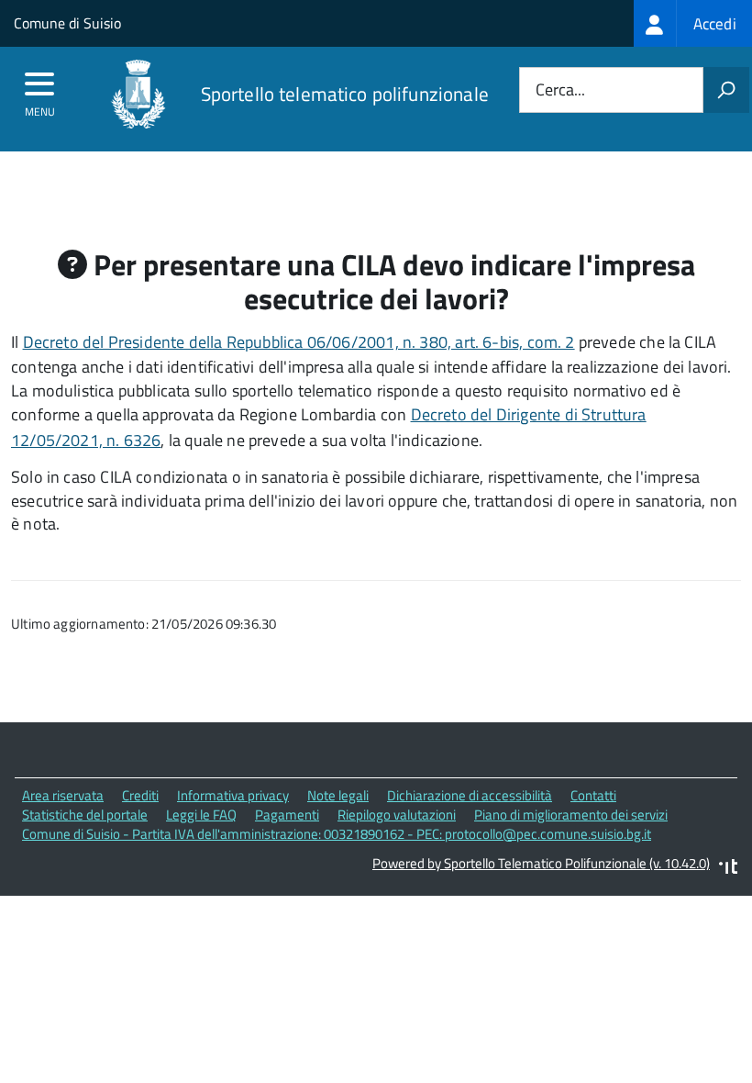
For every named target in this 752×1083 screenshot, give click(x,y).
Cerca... (560, 90)
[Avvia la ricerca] (726, 90)
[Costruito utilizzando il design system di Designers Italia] (728, 868)
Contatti (593, 795)
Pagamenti (287, 814)
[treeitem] (693, 23)
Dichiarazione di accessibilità (469, 795)
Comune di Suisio (67, 23)
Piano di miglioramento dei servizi (571, 814)
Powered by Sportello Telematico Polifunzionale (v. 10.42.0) (541, 863)
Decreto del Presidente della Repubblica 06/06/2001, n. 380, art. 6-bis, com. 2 (299, 341)
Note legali (338, 795)
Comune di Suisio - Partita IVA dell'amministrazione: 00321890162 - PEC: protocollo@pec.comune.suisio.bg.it (336, 833)
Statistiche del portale (85, 814)
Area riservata (63, 795)
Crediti (140, 795)
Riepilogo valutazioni (396, 814)
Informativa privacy (233, 795)
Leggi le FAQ (201, 814)
